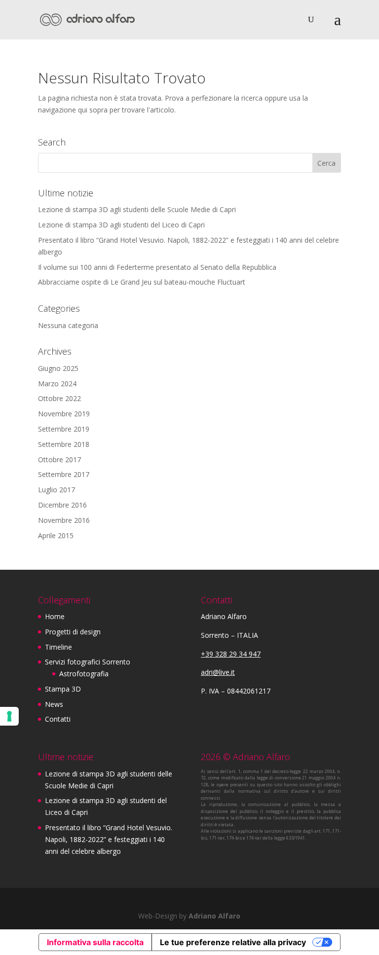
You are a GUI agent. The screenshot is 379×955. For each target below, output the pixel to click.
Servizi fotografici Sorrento (87, 661)
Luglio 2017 (56, 489)
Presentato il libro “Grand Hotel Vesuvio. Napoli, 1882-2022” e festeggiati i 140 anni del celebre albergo (108, 839)
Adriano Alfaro (214, 915)
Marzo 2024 (57, 383)
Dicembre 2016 (62, 505)
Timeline (58, 647)
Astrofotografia (84, 673)
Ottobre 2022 (59, 398)
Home (55, 616)
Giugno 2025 (58, 368)
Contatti (58, 719)
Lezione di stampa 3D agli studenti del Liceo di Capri (121, 224)
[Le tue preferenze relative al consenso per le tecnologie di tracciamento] (9, 716)
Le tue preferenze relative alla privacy (233, 942)
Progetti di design (73, 631)
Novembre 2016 (64, 520)
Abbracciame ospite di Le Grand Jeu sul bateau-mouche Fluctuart (141, 282)
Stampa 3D (63, 689)
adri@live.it (218, 672)
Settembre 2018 (63, 444)
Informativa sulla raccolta (95, 942)
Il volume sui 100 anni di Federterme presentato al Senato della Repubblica (157, 267)
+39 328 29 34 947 (231, 654)
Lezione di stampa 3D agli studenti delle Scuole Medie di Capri (137, 209)
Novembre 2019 (64, 413)
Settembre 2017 (63, 474)
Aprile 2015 (56, 535)
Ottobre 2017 (59, 459)
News (54, 704)
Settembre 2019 (63, 429)
